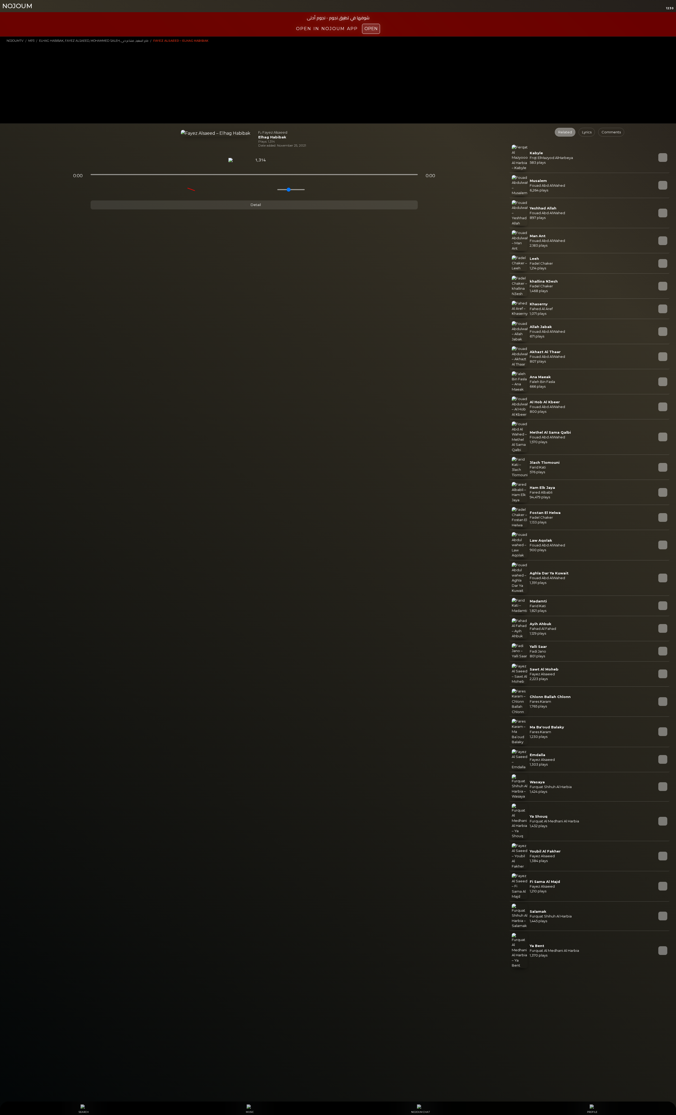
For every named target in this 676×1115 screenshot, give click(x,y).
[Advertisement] (338, 83)
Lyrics (587, 132)
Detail (255, 205)
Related (565, 132)
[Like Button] (276, 160)
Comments (611, 132)
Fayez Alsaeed (274, 132)
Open (371, 28)
